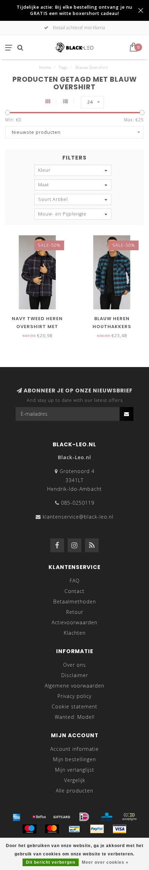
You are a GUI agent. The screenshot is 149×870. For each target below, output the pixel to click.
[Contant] (61, 817)
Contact (74, 591)
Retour (74, 612)
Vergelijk (74, 780)
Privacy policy (74, 696)
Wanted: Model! (75, 717)
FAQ (75, 580)
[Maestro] (29, 829)
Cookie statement (74, 706)
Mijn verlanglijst (74, 769)
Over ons (74, 664)
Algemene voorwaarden (74, 685)
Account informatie (74, 749)
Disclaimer (74, 675)
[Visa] (119, 829)
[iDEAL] (84, 817)
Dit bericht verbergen (50, 862)
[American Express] (16, 817)
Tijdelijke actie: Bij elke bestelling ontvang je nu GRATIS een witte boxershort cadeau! (74, 10)
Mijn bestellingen (74, 759)
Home (45, 67)
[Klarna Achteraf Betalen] (129, 817)
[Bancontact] (74, 829)
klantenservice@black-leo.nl (78, 516)
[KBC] (106, 817)
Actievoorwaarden (74, 622)
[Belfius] (39, 817)
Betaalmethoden (74, 601)
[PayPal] (97, 829)
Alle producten (74, 790)
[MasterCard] (52, 829)
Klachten (75, 632)
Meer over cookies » (105, 862)
